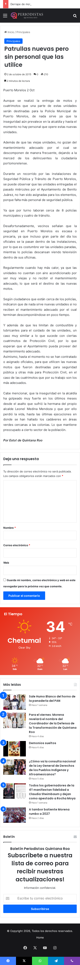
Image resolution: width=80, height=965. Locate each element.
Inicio (10, 32)
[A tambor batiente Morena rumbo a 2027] (14, 815)
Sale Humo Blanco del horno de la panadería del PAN (52, 698)
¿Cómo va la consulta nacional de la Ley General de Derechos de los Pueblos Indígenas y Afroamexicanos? (52, 767)
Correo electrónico (16, 545)
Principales (23, 32)
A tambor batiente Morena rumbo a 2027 (49, 811)
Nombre (9, 527)
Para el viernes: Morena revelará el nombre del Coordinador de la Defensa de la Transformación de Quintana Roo (53, 723)
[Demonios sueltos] (14, 748)
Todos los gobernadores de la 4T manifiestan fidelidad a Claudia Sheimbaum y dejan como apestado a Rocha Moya (52, 791)
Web (6, 562)
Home (40, 937)
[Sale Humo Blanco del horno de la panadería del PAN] (14, 702)
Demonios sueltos (42, 743)
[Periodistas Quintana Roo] (26, 15)
